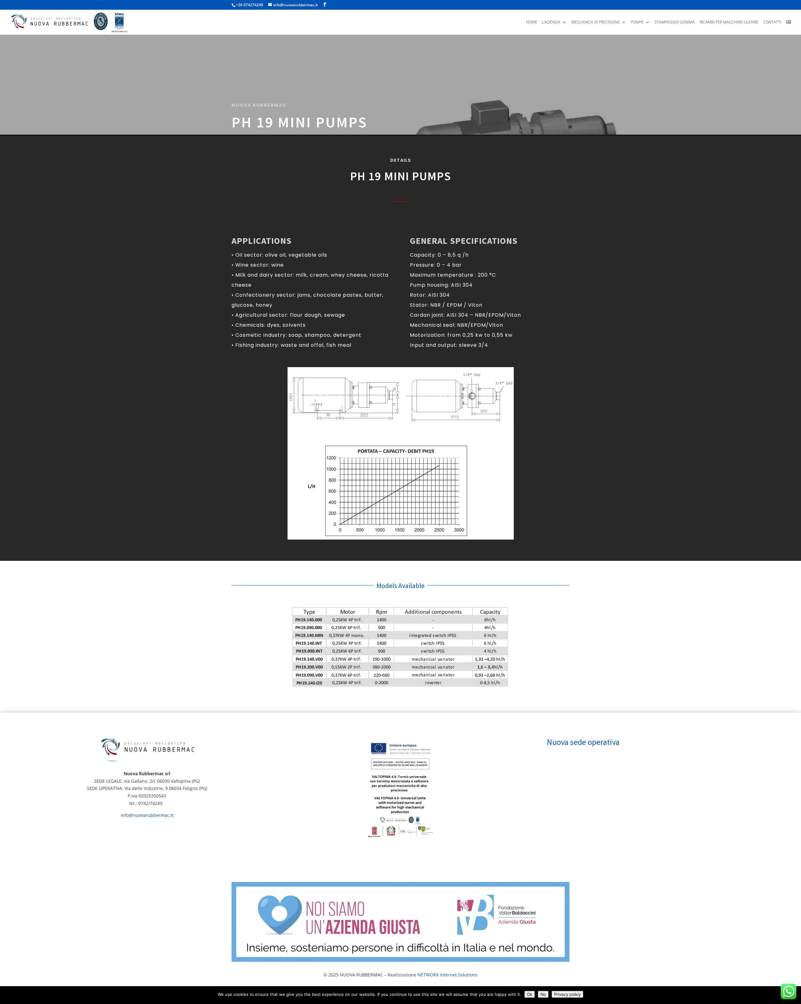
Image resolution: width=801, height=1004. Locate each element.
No (543, 994)
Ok (529, 994)
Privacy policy (567, 994)
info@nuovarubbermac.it (147, 815)
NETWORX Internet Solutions (447, 975)
